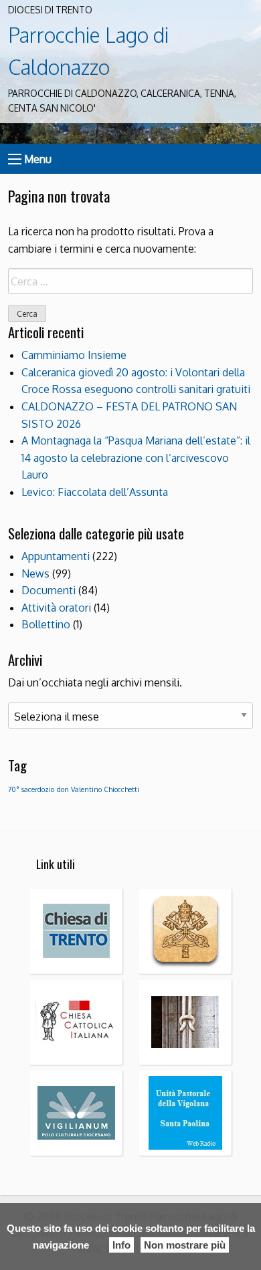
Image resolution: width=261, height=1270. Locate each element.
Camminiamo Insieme (73, 355)
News (35, 573)
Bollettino (45, 624)
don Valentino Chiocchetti (98, 789)
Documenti (48, 590)
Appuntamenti (55, 556)
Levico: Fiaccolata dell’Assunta (94, 492)
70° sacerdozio (31, 789)
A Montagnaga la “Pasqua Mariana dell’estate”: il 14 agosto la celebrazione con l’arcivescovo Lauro (135, 457)
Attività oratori (56, 607)
